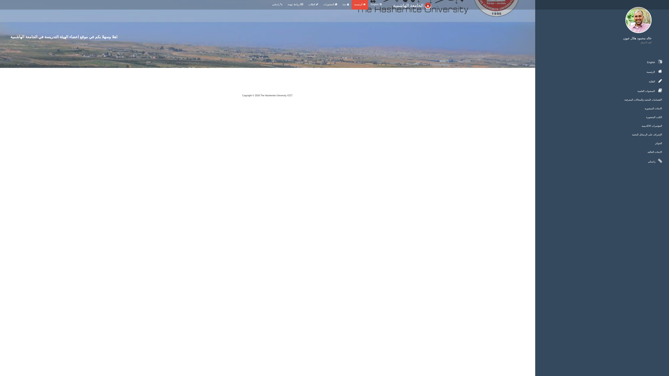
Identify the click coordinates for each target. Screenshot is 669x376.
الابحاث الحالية (655, 152)
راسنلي (652, 161)
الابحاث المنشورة (653, 108)
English (375, 4)
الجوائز (658, 143)
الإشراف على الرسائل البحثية (647, 134)
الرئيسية (358, 4)
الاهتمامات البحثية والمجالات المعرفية (643, 99)
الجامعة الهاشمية (409, 5)
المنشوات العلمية (646, 91)
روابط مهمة (294, 4)
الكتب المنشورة (654, 117)
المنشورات (329, 4)
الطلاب (312, 4)
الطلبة (652, 81)
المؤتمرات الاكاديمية (652, 125)
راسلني (276, 4)
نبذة (345, 4)
